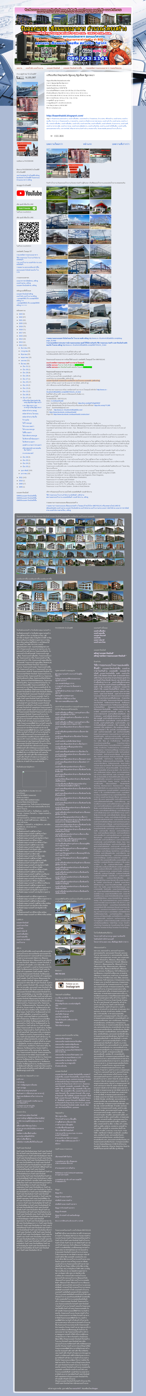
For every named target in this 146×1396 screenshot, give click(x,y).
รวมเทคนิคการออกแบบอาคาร (27, 255)
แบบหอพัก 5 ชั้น (99, 727)
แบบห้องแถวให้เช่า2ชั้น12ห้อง (115, 878)
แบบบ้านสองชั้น (22, 937)
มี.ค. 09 (25, 394)
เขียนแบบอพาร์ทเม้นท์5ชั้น (102, 709)
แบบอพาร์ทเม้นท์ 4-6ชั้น (72, 68)
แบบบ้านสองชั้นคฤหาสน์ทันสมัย (107, 833)
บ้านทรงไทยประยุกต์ (119, 678)
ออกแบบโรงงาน (112, 128)
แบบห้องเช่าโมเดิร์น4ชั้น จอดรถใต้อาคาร (105, 876)
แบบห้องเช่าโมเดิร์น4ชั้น (123, 873)
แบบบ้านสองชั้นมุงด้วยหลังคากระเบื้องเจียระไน (71, 751)
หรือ (71, 128)
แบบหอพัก (113, 671)
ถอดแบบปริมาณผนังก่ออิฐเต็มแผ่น (67, 1044)
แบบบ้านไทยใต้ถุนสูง (99, 858)
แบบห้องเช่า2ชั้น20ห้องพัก (109, 867)
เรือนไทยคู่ (97, 786)
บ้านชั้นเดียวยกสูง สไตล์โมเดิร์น (120, 741)
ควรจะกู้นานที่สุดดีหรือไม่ (25, 1136)
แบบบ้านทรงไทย (85, 123)
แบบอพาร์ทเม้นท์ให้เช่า (111, 689)
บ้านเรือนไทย (103, 747)
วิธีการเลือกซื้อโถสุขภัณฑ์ (64, 1130)
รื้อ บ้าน (119, 128)
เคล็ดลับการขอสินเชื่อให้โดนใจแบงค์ (30, 1142)
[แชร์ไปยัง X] (59, 136)
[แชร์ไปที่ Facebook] (61, 136)
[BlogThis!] (57, 136)
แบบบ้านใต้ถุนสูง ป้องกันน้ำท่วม (110, 851)
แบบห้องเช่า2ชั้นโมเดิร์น (105, 869)
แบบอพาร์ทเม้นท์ (53, 68)
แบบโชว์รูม (126, 916)
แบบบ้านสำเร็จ (107, 121)
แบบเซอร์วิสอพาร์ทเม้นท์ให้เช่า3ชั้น (120, 905)
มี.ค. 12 (25, 391)
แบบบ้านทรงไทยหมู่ (121, 826)
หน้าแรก (87, 144)
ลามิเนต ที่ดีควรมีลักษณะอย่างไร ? (67, 1141)
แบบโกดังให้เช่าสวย (117, 916)
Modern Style (124, 689)
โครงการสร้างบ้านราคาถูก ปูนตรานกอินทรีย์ (109, 936)
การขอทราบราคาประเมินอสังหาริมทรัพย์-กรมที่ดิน (26, 1106)
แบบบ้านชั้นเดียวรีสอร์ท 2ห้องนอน (116, 815)
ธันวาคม (24, 348)
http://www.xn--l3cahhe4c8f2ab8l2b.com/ (68, 410)
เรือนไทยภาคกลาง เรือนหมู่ (121, 786)
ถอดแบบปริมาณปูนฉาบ (63, 1038)
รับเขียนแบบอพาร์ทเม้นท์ (120, 705)
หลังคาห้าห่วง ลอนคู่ (29, 410)
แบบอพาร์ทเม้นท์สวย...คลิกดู (27, 285)
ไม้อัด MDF (59, 1022)
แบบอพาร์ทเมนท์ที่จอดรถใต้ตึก (113, 885)
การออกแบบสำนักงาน (114, 734)
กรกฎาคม (24, 351)
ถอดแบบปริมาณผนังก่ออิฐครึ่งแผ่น (67, 1047)
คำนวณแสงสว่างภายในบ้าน (65, 1168)
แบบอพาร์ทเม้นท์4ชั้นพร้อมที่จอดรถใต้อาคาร (109, 891)
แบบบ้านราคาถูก (66, 126)
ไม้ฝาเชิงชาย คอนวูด (29, 435)
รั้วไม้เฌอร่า (59, 1001)
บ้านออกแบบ (93, 118)
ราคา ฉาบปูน (21, 1088)
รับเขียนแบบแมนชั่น (113, 763)
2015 (21, 336)
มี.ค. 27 (25, 379)
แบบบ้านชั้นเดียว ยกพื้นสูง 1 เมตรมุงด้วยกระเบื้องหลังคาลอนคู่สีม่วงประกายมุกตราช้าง (72, 723)
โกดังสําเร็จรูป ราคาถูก (116, 923)
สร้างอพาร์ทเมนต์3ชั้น (112, 768)
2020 (21, 323)
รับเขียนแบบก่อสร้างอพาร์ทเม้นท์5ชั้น (113, 761)
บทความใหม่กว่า (54, 144)
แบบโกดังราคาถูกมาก (103, 911)
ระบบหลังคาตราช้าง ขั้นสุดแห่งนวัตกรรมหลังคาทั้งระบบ (66, 1162)
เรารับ (60, 121)
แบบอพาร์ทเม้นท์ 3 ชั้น (101, 729)
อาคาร (75, 128)
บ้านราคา (55, 121)
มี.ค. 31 (25, 366)
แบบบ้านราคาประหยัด (53, 126)
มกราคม (24, 473)
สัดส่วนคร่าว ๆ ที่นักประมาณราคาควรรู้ (30, 1093)
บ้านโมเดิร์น (103, 700)
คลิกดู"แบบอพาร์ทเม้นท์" (104, 653)
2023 (21, 314)
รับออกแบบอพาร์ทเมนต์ (115, 700)
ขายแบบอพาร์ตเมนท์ (100, 696)
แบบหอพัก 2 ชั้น (112, 725)
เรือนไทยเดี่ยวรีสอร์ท (100, 788)
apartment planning (112, 691)
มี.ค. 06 (25, 457)
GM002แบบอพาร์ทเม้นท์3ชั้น (27, 498)
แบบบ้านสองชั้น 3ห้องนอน (107, 831)
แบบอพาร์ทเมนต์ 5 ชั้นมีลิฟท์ (111, 882)
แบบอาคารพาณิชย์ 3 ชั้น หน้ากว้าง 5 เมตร (117, 902)
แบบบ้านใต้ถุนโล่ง (121, 853)
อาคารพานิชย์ (65, 128)
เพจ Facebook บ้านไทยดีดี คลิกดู (28, 175)
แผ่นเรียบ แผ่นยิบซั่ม (62, 1017)
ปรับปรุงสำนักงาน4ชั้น (112, 752)
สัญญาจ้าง (58, 1193)
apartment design (99, 691)
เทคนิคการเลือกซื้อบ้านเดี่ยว (26, 1133)
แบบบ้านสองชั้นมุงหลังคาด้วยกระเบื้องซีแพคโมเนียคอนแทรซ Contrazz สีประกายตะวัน (73, 825)
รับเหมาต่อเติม (102, 128)
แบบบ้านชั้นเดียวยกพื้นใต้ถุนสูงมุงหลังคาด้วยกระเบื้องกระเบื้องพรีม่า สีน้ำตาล (70, 840)
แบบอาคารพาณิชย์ (23, 939)
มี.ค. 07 (25, 398)
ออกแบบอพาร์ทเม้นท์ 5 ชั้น (122, 779)
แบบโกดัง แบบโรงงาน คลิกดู (27, 296)
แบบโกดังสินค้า (113, 911)
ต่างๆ (78, 128)
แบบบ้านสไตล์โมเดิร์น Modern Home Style (116, 842)
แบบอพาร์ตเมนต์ (100, 635)
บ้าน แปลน (101, 118)
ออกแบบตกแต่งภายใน (53, 128)
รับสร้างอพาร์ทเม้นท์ (103, 756)
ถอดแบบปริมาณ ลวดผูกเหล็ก (65, 1063)
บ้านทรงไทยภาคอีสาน (123, 743)
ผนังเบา (57, 1143)
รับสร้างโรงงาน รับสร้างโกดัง (113, 759)
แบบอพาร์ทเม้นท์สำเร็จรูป (115, 898)
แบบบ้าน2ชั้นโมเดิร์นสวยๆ (104, 806)
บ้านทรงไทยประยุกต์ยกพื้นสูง (102, 743)
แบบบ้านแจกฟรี (115, 846)
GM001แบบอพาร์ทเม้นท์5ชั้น (27, 496)
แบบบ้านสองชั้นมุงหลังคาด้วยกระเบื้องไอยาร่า (71, 744)
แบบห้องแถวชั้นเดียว (123, 727)
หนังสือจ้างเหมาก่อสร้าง (63, 1200)
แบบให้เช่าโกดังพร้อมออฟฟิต (111, 921)
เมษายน (24, 360)
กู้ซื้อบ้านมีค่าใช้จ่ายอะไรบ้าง (27, 1126)
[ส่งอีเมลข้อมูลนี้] (55, 136)
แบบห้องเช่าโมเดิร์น (116, 871)
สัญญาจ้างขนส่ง (60, 1211)
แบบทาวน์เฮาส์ (22, 931)
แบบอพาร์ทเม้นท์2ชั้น (111, 668)
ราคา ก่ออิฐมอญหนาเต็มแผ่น (27, 1085)
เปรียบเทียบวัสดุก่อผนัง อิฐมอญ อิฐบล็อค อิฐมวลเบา (32, 401)
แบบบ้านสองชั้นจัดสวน (123, 833)
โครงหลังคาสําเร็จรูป (106, 927)
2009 (21, 484)
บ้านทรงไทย (107, 678)
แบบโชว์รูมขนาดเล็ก (99, 918)
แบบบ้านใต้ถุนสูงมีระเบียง (108, 853)
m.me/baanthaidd (57, 401)
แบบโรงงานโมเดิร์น (123, 732)
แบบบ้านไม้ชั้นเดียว (111, 126)
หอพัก (118, 673)
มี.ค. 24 (25, 385)
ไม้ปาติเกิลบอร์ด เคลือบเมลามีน (66, 1020)
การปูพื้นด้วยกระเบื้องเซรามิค (65, 1122)
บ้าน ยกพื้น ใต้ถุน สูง (101, 741)
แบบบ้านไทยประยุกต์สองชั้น (122, 855)
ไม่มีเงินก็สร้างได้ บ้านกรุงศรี (104, 939)
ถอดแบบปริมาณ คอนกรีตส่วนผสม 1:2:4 (69, 1055)
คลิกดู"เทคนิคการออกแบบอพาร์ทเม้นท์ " (110, 656)
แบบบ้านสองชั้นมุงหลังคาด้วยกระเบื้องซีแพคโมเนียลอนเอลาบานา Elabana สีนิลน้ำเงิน (73, 821)
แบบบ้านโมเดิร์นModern (103, 849)
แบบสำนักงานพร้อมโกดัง (114, 858)
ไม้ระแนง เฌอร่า (28, 426)
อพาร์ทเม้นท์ (121, 680)
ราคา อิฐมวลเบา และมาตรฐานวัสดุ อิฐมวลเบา (32, 406)
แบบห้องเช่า (116, 687)
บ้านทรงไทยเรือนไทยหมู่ (101, 745)
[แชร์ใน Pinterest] (63, 136)
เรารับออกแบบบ (55, 118)
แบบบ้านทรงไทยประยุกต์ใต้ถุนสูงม (105, 826)
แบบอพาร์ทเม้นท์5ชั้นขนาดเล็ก (113, 894)
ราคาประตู (20, 1082)
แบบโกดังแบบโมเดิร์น (105, 916)
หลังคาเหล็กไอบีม (107, 774)
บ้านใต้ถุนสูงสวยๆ (99, 750)
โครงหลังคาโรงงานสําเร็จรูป (120, 927)
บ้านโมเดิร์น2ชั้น (125, 747)
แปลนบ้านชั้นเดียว (55, 123)
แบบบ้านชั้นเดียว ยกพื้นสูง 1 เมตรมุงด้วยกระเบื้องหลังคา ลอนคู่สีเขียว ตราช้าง (72, 713)
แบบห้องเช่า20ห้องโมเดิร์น (115, 864)
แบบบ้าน (102, 126)
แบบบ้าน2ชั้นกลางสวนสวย (122, 799)
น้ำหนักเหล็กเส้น (61, 1066)
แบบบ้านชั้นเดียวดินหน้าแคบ (112, 716)
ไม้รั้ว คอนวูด (27, 423)
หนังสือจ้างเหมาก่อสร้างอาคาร (66, 1204)
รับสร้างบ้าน (84, 128)
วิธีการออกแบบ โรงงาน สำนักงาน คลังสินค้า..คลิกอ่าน (65, 495)
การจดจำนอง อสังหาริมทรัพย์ (27, 1115)
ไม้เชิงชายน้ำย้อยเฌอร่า (30, 439)
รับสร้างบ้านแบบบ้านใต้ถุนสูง (112, 754)
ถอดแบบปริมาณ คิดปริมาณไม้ (65, 1060)
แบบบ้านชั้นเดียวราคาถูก (117, 813)
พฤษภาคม (25, 357)
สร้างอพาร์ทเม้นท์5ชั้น (100, 770)
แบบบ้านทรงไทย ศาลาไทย (122, 819)
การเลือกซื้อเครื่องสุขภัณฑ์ (64, 1127)
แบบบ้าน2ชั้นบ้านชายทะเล (114, 804)
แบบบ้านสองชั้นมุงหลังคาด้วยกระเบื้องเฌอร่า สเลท (73, 759)
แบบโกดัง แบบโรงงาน (34, 68)
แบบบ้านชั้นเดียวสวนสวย (121, 682)
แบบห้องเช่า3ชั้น (117, 869)
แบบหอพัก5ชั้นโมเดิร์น (109, 860)
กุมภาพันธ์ (25, 470)
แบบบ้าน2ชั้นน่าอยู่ (120, 801)
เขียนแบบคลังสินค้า (111, 783)
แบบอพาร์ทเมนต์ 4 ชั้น (112, 880)
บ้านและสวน (116, 123)
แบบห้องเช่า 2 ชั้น (110, 727)
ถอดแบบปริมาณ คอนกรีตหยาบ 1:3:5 (68, 1057)
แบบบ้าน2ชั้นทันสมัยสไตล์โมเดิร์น (103, 801)
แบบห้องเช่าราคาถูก (104, 871)
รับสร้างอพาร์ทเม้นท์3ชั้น (117, 756)
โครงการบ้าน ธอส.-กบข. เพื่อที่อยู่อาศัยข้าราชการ (111, 942)
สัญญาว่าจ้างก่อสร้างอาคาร (65, 1208)
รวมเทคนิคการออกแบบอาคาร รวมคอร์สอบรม (104, 68)
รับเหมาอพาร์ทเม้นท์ (105, 765)
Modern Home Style (109, 675)
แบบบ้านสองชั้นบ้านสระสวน (114, 835)
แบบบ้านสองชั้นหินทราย (109, 840)
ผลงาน (19, 68)
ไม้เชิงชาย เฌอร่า (28, 442)
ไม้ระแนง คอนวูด (28, 429)
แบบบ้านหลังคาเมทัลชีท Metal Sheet (68, 741)
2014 (21, 339)
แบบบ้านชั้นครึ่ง (96, 123)
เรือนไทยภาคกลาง (106, 786)
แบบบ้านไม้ (76, 123)
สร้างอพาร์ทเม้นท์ (125, 768)
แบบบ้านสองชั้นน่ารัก (100, 835)
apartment (105, 734)
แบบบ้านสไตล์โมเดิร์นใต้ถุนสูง (102, 844)
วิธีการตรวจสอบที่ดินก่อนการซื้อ (66, 701)
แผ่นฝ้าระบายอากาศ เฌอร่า (32, 445)
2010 (21, 481)
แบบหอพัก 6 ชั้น (98, 860)
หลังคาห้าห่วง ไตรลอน (30, 414)
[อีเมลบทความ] (51, 136)
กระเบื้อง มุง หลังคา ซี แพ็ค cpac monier (69, 998)
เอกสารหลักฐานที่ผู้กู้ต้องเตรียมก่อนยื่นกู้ (30, 1118)
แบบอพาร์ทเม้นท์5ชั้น (107, 673)
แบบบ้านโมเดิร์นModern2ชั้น (119, 849)
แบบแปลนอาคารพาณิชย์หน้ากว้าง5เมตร (112, 909)
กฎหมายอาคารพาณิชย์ (122, 693)
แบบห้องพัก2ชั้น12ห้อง (107, 862)
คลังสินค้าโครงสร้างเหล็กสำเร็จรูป (113, 738)
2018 (21, 329)
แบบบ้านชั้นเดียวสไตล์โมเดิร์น (118, 817)
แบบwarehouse (102, 790)
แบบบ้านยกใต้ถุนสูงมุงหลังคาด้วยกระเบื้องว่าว (71, 817)
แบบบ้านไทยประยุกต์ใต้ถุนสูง (116, 684)
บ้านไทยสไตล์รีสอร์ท (100, 752)
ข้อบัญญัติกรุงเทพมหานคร (64, 696)
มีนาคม (24, 364)
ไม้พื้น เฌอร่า (27, 432)
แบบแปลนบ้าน (84, 118)
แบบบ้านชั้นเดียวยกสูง (123, 810)
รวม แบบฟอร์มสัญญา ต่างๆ (64, 683)
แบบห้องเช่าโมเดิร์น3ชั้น (108, 873)
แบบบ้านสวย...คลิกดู (24, 283)
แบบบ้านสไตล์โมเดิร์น (107, 723)
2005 (21, 487)
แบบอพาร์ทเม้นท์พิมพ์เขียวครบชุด (113, 896)
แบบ (100, 121)
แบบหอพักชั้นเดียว (121, 860)
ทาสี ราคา (20, 1079)
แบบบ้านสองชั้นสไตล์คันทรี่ (111, 837)
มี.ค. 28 (25, 376)
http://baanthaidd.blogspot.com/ (64, 115)
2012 (21, 345)
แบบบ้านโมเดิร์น (120, 723)
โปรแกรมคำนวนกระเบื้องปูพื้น (65, 1119)
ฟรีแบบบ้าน (109, 118)
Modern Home (98, 734)
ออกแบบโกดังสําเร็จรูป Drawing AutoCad (106, 781)
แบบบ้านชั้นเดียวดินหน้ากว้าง (107, 808)
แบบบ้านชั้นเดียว (74, 118)
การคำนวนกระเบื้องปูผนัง (64, 1125)
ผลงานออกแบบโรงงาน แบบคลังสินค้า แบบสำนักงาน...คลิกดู (67, 497)
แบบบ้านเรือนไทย (93, 126)
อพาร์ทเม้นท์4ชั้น (101, 777)
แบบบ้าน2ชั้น (122, 126)
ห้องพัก (108, 680)
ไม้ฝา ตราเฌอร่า (61, 1008)
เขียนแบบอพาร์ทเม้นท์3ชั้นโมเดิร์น (119, 707)
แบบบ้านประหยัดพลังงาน (79, 126)
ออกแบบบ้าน (64, 118)
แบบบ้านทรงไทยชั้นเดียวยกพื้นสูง (103, 822)
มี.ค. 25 (25, 382)
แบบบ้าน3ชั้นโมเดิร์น (118, 806)
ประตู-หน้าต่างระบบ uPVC (64, 1011)
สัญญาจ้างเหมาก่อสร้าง (63, 1197)
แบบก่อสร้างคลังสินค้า (113, 790)
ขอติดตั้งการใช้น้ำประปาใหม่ (65, 698)
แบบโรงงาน (21, 942)
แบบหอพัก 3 (125, 858)
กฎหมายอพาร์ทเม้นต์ (106, 693)
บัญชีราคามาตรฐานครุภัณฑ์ (27, 1090)
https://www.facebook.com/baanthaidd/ (62, 412)
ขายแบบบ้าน (74, 121)
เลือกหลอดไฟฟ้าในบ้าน (63, 1156)
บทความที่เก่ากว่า (121, 144)
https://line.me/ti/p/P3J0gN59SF (89, 403)
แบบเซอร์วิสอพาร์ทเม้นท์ (101, 905)
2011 (21, 477)
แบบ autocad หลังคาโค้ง (113, 788)
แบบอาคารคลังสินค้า (124, 900)
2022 (21, 317)
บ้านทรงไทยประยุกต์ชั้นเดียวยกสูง (109, 698)
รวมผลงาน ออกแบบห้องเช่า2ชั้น (28, 267)
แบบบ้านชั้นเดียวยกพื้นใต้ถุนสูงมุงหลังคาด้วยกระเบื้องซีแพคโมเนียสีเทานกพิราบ (70, 784)
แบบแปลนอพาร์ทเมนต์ (113, 907)
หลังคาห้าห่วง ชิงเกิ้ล (29, 417)
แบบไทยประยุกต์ (125, 921)
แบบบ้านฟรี (124, 123)
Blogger (95, 1388)
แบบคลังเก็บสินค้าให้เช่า (120, 795)
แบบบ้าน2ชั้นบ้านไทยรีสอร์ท (117, 714)
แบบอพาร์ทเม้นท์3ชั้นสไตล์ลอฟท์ (116, 887)
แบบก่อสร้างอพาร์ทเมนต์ (108, 711)
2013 (21, 342)
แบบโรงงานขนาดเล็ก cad (107, 732)
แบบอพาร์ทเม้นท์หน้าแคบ (110, 900)
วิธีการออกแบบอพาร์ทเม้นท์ (119, 765)
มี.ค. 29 (25, 372)
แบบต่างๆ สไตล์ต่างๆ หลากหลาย (89, 121)
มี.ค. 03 (25, 466)
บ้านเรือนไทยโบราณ (113, 747)
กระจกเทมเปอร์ (27, 453)
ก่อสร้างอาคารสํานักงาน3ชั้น (113, 736)
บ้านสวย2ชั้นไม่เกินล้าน (115, 745)
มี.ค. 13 (25, 388)
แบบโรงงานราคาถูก (120, 918)
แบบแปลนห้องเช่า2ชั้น (100, 907)
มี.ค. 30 (25, 369)
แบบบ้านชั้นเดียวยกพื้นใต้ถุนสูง (108, 810)
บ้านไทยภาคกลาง (124, 750)
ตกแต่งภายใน (92, 128)
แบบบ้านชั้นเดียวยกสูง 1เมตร (102, 813)
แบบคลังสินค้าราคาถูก (106, 795)
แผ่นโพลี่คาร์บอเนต (62, 1014)
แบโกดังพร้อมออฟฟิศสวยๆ (101, 923)
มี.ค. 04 (25, 463)
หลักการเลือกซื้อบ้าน (24, 1139)
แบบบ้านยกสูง (110, 828)
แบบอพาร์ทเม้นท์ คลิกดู (25, 294)
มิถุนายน (24, 354)
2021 (21, 320)
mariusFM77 (76, 1388)
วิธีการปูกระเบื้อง (61, 1116)
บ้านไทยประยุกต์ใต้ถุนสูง (111, 750)
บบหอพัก (127, 738)
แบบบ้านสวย (117, 118)
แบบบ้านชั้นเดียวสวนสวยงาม (112, 718)
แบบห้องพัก (107, 687)
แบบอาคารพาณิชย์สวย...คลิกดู (27, 281)
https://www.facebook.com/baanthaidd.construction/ (71, 414)
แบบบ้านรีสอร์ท (106, 123)
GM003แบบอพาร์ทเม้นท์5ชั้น (27, 500)
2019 (21, 326)
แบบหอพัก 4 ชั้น (124, 725)
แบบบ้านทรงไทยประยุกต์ (120, 822)
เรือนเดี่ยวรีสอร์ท (125, 783)
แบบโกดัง (20, 928)
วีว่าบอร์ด (25, 420)
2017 (21, 333)
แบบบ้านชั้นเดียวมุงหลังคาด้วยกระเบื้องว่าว (70, 767)
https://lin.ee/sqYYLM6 (102, 405)
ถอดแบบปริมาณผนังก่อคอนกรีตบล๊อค (68, 1041)
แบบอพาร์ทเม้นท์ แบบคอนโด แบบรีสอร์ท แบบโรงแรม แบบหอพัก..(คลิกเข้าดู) (73, 380)
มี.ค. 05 (25, 460)
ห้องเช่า (114, 680)
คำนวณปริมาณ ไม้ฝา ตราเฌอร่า (66, 1138)
